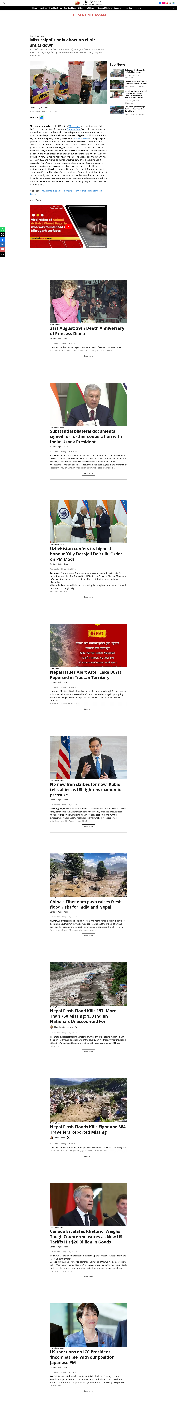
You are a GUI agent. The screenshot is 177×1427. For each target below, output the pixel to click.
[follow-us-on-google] (41, 117)
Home (34, 8)
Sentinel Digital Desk (39, 107)
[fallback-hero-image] (117, 73)
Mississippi (74, 126)
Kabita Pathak (60, 1137)
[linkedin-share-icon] (2, 245)
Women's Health (81, 138)
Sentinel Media (104, 8)
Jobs (137, 8)
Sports (116, 8)
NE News (90, 8)
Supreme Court (74, 129)
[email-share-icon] (2, 250)
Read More (88, 356)
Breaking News (55, 8)
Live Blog (43, 8)
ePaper (5, 3)
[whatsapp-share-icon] (2, 231)
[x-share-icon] (2, 235)
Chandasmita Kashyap (63, 1027)
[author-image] (51, 1027)
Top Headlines (70, 8)
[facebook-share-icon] (2, 240)
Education (128, 8)
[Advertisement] (88, 25)
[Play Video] (68, 226)
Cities (80, 8)
